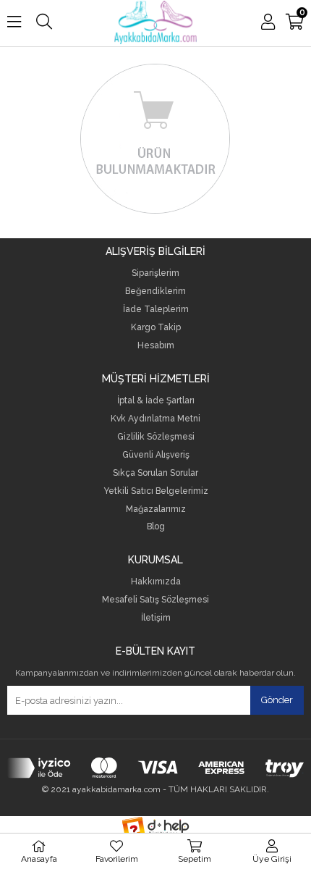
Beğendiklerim (155, 291)
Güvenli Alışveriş (155, 455)
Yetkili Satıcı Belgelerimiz (155, 491)
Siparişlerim (155, 273)
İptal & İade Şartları (156, 401)
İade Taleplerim (156, 309)
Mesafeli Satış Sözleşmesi (155, 600)
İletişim (156, 618)
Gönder (277, 699)
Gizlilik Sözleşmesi (156, 437)
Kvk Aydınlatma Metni (155, 419)
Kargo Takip (156, 327)
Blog (156, 527)
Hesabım (155, 345)
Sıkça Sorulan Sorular (155, 473)
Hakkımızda (156, 582)
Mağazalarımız (156, 509)
